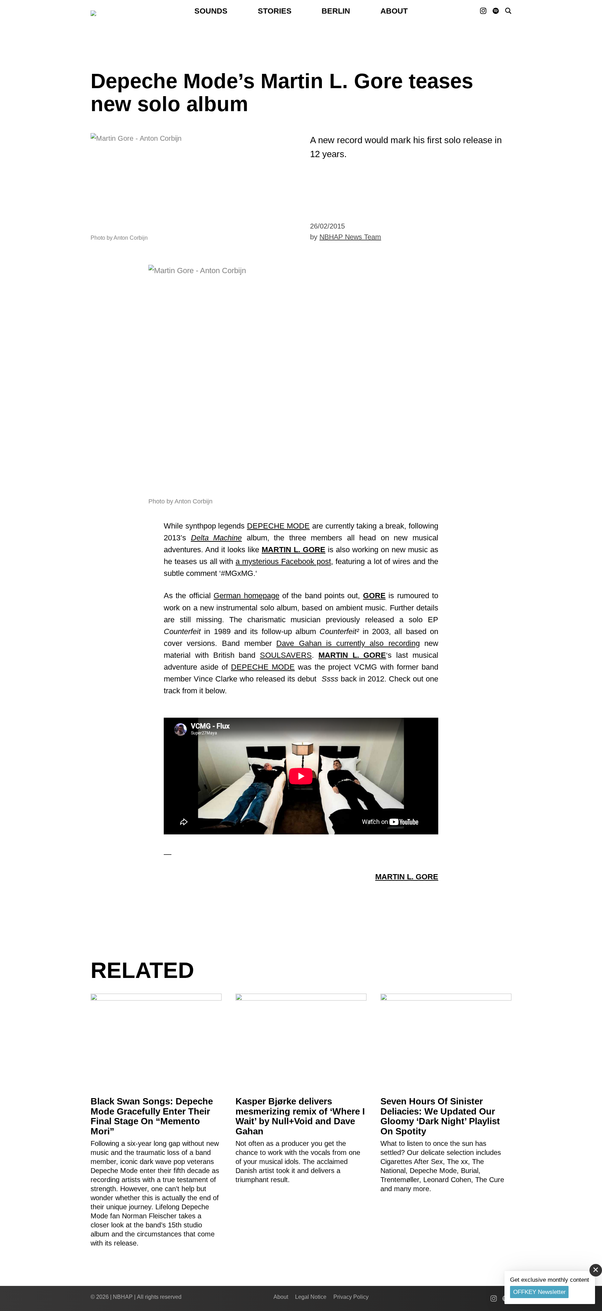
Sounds (210, 11)
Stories (275, 11)
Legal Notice (310, 1297)
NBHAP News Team (350, 237)
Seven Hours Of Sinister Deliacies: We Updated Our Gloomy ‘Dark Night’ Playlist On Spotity (440, 1116)
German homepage (246, 595)
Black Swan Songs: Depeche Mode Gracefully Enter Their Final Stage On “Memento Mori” (152, 1116)
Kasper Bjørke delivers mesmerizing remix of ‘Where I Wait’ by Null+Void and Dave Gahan (300, 1116)
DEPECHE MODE (278, 526)
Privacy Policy (351, 1297)
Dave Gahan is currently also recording (348, 643)
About (394, 11)
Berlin (336, 11)
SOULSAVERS (286, 655)
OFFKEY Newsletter (539, 1292)
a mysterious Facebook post (283, 561)
